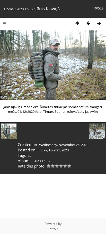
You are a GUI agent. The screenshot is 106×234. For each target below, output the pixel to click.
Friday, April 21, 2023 (53, 150)
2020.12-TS (24, 9)
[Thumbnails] (77, 23)
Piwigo (53, 228)
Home (9, 9)
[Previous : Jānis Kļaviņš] (88, 23)
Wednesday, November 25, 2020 (63, 144)
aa (29, 155)
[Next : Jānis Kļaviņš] (99, 23)
